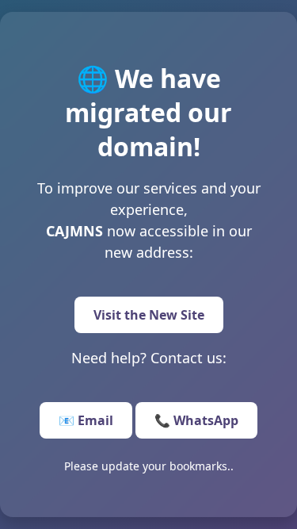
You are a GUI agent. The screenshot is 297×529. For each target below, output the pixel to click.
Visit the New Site (148, 315)
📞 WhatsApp (196, 420)
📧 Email (86, 420)
